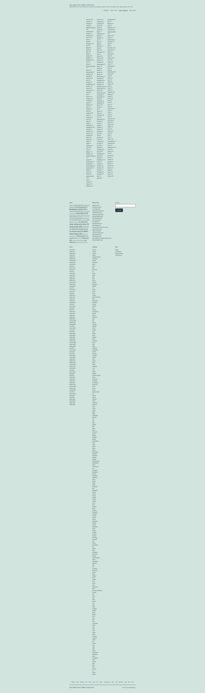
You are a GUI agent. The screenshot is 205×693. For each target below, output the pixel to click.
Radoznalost (111, 19)
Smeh (109, 56)
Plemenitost (100, 119)
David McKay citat (96, 225)
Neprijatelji (99, 80)
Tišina (109, 110)
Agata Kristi (71, 205)
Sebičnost (110, 41)
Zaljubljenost (111, 147)
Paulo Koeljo (79, 238)
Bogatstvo (88, 43)
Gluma (87, 102)
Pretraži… (117, 202)
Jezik (87, 147)
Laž (87, 180)
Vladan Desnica (81, 240)
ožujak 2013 (72, 298)
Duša (87, 92)
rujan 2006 (71, 391)
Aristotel (72, 207)
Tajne (109, 106)
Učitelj (109, 126)
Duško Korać (73, 213)
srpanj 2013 (72, 291)
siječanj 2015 (72, 258)
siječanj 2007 (72, 384)
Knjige (87, 159)
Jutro (87, 149)
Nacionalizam (100, 64)
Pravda (98, 151)
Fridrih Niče (79, 218)
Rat (108, 21)
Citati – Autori (114, 10)
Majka (98, 31)
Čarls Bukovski (78, 242)
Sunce (109, 100)
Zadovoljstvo (111, 141)
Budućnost (89, 60)
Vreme (109, 139)
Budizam (88, 58)
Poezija (99, 123)
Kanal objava (118, 251)
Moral (98, 50)
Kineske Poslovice (90, 156)
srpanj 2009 (72, 329)
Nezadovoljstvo (101, 86)
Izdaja (87, 141)
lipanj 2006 (71, 397)
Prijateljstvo (100, 159)
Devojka (88, 76)
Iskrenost (88, 131)
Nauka (98, 72)
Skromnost (110, 49)
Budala (88, 56)
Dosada (88, 82)
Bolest (87, 47)
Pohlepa (99, 127)
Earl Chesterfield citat (97, 218)
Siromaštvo (110, 47)
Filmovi (88, 96)
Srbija (109, 78)
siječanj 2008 (72, 362)
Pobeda (99, 121)
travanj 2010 (72, 313)
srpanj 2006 (72, 395)
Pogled (98, 125)
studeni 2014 (72, 262)
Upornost (110, 120)
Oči (98, 109)
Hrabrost (88, 113)
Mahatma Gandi (77, 231)
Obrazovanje (100, 92)
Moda (98, 48)
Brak (87, 51)
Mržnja (98, 56)
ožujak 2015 (72, 255)
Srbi (109, 76)
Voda (109, 135)
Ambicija (88, 23)
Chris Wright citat (96, 208)
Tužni (109, 116)
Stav (109, 86)
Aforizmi (88, 19)
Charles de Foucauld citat (98, 210)
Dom (87, 80)
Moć (98, 54)
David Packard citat (96, 234)
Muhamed (81, 236)
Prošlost (99, 170)
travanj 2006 (72, 400)
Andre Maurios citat (96, 236)
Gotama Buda (77, 219)
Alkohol (88, 21)
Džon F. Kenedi (77, 215)
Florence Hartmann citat (97, 232)
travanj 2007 (72, 379)
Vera (109, 129)
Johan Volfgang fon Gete (79, 224)
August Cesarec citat (97, 229)
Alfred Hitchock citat (97, 212)
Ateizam (88, 33)
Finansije (88, 100)
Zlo (108, 153)
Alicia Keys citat (95, 205)
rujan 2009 (71, 326)
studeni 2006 (72, 388)
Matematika (100, 33)
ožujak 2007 (72, 380)
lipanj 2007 (71, 375)
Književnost (89, 161)
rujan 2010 (71, 304)
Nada (98, 66)
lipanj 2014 (71, 271)
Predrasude (100, 153)
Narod (98, 68)
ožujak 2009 (72, 337)
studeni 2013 (72, 284)
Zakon (109, 145)
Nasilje (98, 70)
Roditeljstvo (110, 27)
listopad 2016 (72, 253)
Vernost (109, 131)
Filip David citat (95, 221)
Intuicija (88, 129)
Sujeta (109, 96)
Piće (98, 117)
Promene (99, 167)
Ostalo (98, 105)
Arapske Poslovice (91, 27)
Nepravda (99, 78)
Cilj (87, 62)
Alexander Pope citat (97, 223)
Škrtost (109, 167)
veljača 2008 (72, 360)
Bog (87, 41)
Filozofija (88, 98)
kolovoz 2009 (72, 328)
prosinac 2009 (72, 320)
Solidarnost (110, 66)
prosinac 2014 (72, 260)
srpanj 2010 (72, 307)
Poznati (99, 145)
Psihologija (99, 172)
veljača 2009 (72, 338)
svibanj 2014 (72, 273)
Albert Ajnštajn (78, 205)
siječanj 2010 (72, 318)
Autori (87, 37)
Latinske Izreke (90, 176)
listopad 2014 (72, 264)
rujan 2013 (71, 287)
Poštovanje (99, 149)
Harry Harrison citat (96, 219)
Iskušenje (88, 135)
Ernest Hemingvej (74, 216)
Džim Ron (71, 215)
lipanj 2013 (71, 293)
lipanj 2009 (71, 331)
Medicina (99, 37)
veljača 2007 (72, 382)
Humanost (88, 117)
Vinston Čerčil (74, 240)
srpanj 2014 (72, 269)
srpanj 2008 (72, 351)
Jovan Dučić (75, 227)
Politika (99, 129)
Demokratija (89, 72)
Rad (98, 176)
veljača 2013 (72, 300)
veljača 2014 (72, 278)
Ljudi (98, 25)
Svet (109, 104)
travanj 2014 (72, 275)
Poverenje (99, 141)
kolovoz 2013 (72, 289)
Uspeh (109, 122)
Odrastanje (99, 94)
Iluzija (87, 123)
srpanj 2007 (72, 373)
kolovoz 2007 (72, 371)
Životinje (110, 176)
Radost (98, 178)
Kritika (87, 170)
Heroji (87, 111)
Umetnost (110, 118)
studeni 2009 (72, 322)
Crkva (87, 64)
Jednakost (88, 145)
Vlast (109, 133)
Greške (88, 109)
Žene (109, 172)
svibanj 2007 (72, 377)
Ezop (81, 216)
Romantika (110, 29)
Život (109, 174)
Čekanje (110, 161)
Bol (87, 45)
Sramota (110, 74)
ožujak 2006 (72, 402)
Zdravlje (110, 151)
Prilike (98, 161)
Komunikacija (89, 165)
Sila (108, 45)
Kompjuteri (89, 163)
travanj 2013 (72, 297)
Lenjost (88, 182)
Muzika (99, 60)
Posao (98, 139)
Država (88, 88)
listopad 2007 (72, 368)
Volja (109, 137)
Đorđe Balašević (85, 242)
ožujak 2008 (72, 359)
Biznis (87, 39)
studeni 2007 (72, 366)
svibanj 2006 (72, 399)
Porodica (99, 137)
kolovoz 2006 (72, 393)
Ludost (98, 29)
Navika (98, 74)
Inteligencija (89, 127)
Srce (109, 80)
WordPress (132, 687)
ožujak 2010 (72, 315)
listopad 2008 (72, 346)
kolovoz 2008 (72, 349)
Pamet (98, 111)
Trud (109, 112)
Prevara (99, 157)
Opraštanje (99, 101)
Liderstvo (88, 186)
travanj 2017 (72, 249)
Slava (109, 51)
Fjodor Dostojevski (86, 216)
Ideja (87, 121)
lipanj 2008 (71, 353)
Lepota (88, 184)
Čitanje (109, 163)
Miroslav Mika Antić (72, 236)
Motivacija (99, 52)
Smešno (110, 58)
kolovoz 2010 (72, 306)
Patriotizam (100, 115)
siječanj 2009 (72, 340)
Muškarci (99, 62)
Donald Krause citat (96, 207)
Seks (109, 43)
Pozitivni (99, 143)
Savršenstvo (111, 39)
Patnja (98, 113)
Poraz (98, 135)
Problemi (99, 165)
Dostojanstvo (89, 84)
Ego (87, 94)
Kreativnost (89, 167)
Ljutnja (98, 27)
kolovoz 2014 (72, 267)
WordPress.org (118, 255)
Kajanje (88, 151)
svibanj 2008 (72, 355)
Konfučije (85, 226)
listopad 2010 (72, 302)
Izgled (87, 143)
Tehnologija (110, 108)
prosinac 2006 (72, 386)
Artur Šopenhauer (81, 207)
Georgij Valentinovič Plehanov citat (100, 227)
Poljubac (99, 131)
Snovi (109, 64)
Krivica (88, 172)
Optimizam (99, 103)
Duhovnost (89, 90)
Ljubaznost (99, 21)
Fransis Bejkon (72, 218)
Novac (98, 90)
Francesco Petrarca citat (98, 214)
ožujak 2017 (72, 251)
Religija (109, 23)
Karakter (88, 154)
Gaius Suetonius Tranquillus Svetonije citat (101, 238)
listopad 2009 (72, 324)
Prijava (116, 249)
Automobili (89, 35)
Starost (109, 84)
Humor (88, 119)
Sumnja (109, 98)
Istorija (88, 139)
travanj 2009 (72, 335)
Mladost (99, 46)
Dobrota (88, 78)
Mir (97, 40)
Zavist (109, 149)
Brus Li (84, 211)
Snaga (109, 62)
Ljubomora (99, 23)
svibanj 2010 (72, 311)
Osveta (98, 107)
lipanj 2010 (71, 309)
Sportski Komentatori (97, 590)
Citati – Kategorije (123, 10)
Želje (109, 170)
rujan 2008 (71, 348)
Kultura (88, 174)
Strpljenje (110, 92)
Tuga (109, 114)
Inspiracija (88, 125)
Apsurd (88, 25)
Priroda (98, 163)
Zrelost (109, 157)
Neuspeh (99, 84)
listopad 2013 (72, 286)
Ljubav (98, 19)
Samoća (110, 35)
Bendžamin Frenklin (77, 209)
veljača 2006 (72, 404)
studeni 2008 (72, 344)
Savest (109, 37)
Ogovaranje (100, 96)
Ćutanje (110, 159)
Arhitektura (89, 31)
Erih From (88, 215)
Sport (109, 68)
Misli (98, 42)
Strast (109, 90)
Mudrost (99, 58)
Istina (87, 137)
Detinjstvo (88, 74)
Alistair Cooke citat (96, 230)
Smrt (109, 60)
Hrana (87, 115)
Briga (87, 53)
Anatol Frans (86, 205)
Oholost (99, 98)
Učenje (109, 124)
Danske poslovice (90, 66)
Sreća (109, 82)
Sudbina (110, 94)
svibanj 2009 (72, 333)
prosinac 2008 (72, 342)
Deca (87, 70)
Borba (87, 49)
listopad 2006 (72, 390)
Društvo (88, 86)
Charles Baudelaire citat (97, 216)
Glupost (88, 104)
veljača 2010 (72, 317)
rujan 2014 (71, 266)
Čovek (109, 165)
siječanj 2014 (72, 280)
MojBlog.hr (106, 10)
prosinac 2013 (72, 282)
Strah (109, 88)
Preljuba (99, 155)
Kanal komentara (119, 253)
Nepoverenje (100, 76)
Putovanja (99, 174)
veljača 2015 (72, 256)
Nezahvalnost (100, 88)
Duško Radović (82, 213)
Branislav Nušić (78, 211)
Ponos (98, 133)
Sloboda (110, 53)
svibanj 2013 (72, 295)
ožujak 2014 (72, 276)
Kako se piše (132, 10)
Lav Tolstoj (73, 229)
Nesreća (99, 82)
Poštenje (99, 147)
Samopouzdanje (112, 31)
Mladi (98, 44)
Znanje (109, 155)
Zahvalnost (110, 143)
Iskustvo (88, 133)
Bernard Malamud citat (97, 239)
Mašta (98, 35)
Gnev (87, 106)
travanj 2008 (72, 357)
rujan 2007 (71, 369)
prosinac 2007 (72, 364)
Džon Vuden (83, 215)
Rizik (109, 25)
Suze (109, 102)
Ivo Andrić (83, 222)
